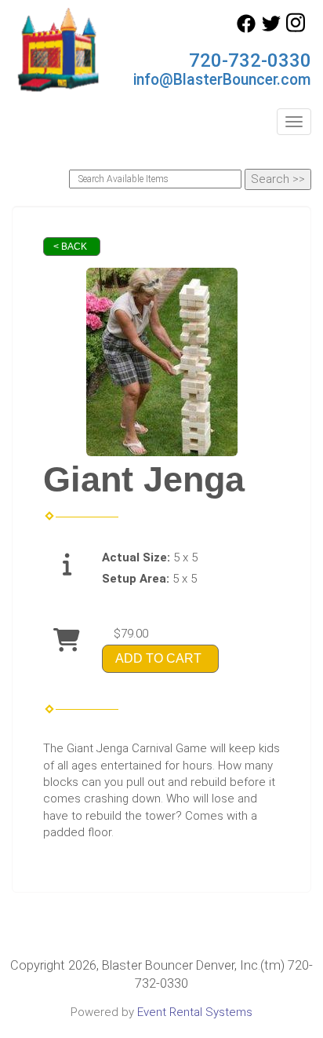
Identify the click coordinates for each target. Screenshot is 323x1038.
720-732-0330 (250, 60)
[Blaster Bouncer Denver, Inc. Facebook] (246, 29)
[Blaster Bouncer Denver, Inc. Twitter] (271, 29)
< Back (70, 246)
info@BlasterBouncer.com (222, 80)
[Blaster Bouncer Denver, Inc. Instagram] (295, 29)
